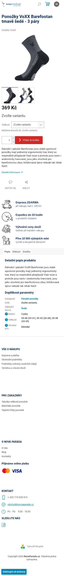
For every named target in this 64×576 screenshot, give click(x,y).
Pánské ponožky (29, 298)
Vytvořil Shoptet (35, 546)
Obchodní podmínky (12, 359)
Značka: (9, 30)
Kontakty (6, 456)
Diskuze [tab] (16, 251)
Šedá (24, 308)
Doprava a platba (10, 355)
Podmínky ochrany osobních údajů (19, 364)
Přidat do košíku (31, 140)
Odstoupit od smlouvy (14, 571)
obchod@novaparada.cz (21, 504)
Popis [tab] (7, 251)
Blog (4, 452)
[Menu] (56, 4)
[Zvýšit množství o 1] (13, 138)
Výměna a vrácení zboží (14, 368)
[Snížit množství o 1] (13, 142)
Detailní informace (11, 172)
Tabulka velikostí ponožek (15, 401)
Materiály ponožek (11, 405)
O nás (5, 448)
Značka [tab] (26, 251)
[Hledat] (39, 4)
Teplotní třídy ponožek (13, 410)
